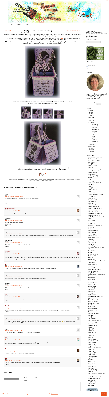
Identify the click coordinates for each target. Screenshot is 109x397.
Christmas (90, 198)
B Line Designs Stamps (93, 182)
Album (89, 164)
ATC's (89, 179)
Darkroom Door (91, 222)
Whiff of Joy (91, 383)
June (93, 134)
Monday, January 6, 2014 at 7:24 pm (13, 266)
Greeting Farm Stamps (93, 269)
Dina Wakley (91, 234)
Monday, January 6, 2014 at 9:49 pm (13, 296)
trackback (42, 180)
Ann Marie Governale (10, 208)
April (93, 138)
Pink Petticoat (91, 325)
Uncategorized (91, 366)
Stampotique (91, 352)
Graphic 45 (90, 267)
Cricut (89, 218)
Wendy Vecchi (91, 382)
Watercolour (91, 380)
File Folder (90, 250)
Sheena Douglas (92, 339)
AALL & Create (91, 162)
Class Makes (91, 201)
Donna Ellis (7, 251)
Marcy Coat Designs (93, 301)
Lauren (89, 293)
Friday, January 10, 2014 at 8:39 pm (13, 360)
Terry (6, 264)
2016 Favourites (92, 158)
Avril (6, 358)
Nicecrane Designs (92, 313)
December (94, 124)
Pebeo (89, 317)
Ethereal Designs (92, 246)
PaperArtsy (90, 315)
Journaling (90, 284)
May (93, 136)
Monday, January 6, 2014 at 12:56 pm (14, 196)
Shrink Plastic (91, 342)
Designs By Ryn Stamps (94, 225)
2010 (90, 149)
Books (89, 186)
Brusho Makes (91, 189)
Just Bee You (8, 30)
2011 (90, 148)
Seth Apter (90, 335)
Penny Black (91, 318)
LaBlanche (90, 291)
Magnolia (90, 298)
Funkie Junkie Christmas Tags (95, 261)
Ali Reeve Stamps (92, 165)
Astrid (6, 273)
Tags (89, 359)
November (94, 126)
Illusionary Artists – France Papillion (96, 274)
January (93, 143)
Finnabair (90, 252)
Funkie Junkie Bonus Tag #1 (73, 30)
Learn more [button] (54, 394)
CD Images (90, 196)
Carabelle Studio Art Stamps (95, 194)
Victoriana (90, 368)
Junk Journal (91, 286)
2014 (91, 122)
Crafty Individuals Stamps (94, 213)
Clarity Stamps (91, 199)
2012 (90, 146)
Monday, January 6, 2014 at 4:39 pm (13, 242)
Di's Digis (90, 227)
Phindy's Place (91, 322)
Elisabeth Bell (91, 244)
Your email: (89, 38)
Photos (89, 323)
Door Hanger (91, 239)
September (94, 129)
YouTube (90, 385)
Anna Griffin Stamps (93, 170)
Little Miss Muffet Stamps (94, 296)
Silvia (6, 348)
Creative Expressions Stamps (95, 217)
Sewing (89, 337)
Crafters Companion (93, 206)
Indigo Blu (90, 279)
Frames (89, 257)
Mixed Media (91, 306)
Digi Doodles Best (92, 230)
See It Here (89, 61)
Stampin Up (91, 349)
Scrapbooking (91, 332)
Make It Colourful (92, 299)
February (94, 141)
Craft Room (90, 203)
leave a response (36, 180)
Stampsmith (91, 354)
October (93, 127)
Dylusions (90, 240)
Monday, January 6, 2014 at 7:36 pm (13, 276)
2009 (90, 151)
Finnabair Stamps (92, 254)
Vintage (20, 32)
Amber (89, 167)
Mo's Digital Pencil (92, 310)
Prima (89, 327)
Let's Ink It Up (91, 294)
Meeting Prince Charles (93, 303)
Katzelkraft (90, 288)
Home (11, 24)
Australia (90, 181)
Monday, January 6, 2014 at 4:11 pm (13, 220)
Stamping (90, 351)
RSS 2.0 (76, 179)
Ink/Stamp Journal (92, 281)
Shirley (6, 316)
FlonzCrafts (90, 255)
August (93, 131)
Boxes (89, 187)
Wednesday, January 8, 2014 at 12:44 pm (14, 351)
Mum (89, 311)
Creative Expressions (93, 215)
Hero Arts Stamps (92, 271)
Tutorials (19, 24)
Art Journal (90, 174)
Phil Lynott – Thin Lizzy (93, 320)
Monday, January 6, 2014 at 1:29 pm (13, 210)
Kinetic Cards (91, 289)
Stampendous (91, 346)
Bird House (90, 184)
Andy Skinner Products (93, 169)
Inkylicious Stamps (92, 282)
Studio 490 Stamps (92, 356)
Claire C (7, 305)
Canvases (90, 193)
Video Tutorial (91, 370)
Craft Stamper (91, 205)
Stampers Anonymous (93, 347)
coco (6, 337)
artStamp (90, 177)
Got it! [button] (103, 394)
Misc (89, 305)
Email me (27, 24)
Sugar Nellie (91, 358)
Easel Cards (91, 242)
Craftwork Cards (92, 210)
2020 (90, 112)
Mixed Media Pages (93, 308)
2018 (90, 115)
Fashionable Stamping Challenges (96, 247)
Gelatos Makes (91, 264)
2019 (90, 114)
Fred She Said (91, 259)
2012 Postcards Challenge (94, 157)
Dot (6, 294)
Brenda (61, 38)
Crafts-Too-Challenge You (94, 208)
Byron (89, 191)
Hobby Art (90, 273)
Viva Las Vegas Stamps (94, 376)
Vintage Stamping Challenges (28, 32)
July (93, 132)
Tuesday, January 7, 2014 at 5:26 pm (13, 339)
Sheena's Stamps (92, 341)
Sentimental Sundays (93, 334)
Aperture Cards (91, 172)
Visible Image (91, 375)
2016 (90, 119)
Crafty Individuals (92, 211)
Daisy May (90, 220)
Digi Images (91, 232)
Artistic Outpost (91, 176)
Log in (107, 0)
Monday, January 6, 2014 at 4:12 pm (13, 233)
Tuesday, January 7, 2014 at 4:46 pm (13, 330)
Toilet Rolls (90, 363)
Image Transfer (91, 277)
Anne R (7, 230)
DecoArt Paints (91, 223)
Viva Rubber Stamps (93, 378)
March (93, 139)
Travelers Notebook (92, 364)
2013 (90, 144)
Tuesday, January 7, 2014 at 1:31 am (13, 319)
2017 (90, 117)
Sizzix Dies (90, 344)
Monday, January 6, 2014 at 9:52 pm (13, 308)
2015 (90, 120)
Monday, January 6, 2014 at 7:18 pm (13, 253)
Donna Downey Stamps (93, 237)
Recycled (90, 330)
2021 (90, 110)
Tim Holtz (90, 361)
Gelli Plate (90, 266)
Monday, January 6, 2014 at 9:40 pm (13, 285)
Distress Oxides (92, 235)
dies (89, 229)
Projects (90, 329)
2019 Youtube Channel (93, 160)
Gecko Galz (91, 262)
